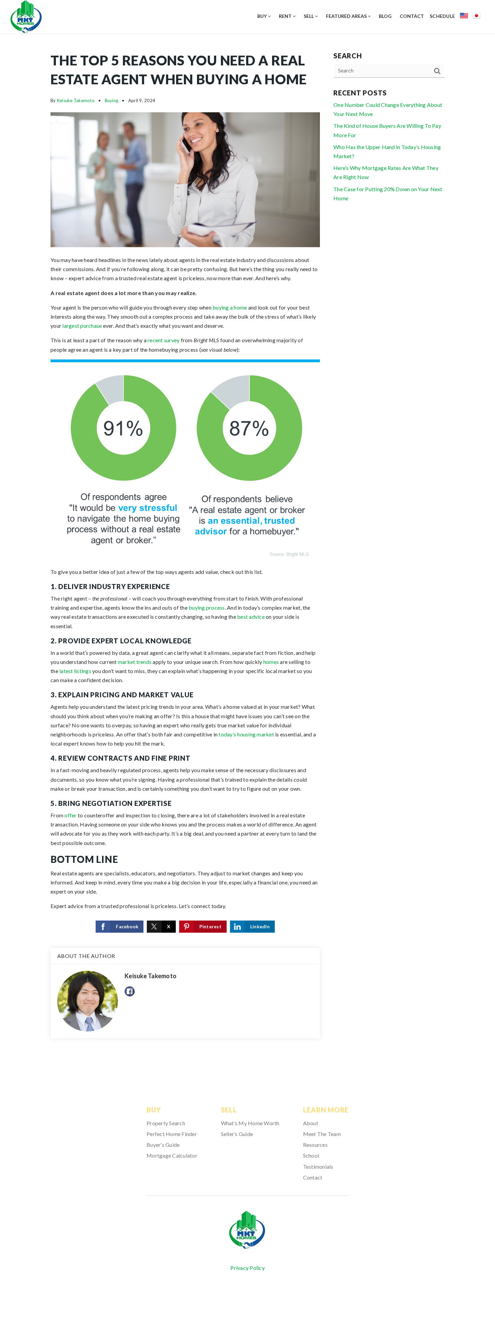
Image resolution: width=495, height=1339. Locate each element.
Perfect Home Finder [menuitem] (171, 1134)
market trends (135, 662)
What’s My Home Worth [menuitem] (250, 1123)
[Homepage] (247, 1230)
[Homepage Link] (26, 16)
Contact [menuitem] (412, 16)
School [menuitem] (311, 1155)
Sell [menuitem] (309, 16)
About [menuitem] (310, 1123)
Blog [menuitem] (385, 16)
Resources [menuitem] (315, 1144)
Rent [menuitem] (286, 16)
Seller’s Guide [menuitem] (237, 1134)
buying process (207, 607)
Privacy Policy (247, 1267)
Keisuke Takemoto (76, 100)
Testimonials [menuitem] (318, 1166)
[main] (247, 551)
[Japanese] (478, 16)
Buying (112, 100)
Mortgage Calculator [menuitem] (171, 1155)
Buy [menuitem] (262, 16)
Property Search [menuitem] (165, 1123)
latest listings (75, 671)
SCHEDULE (442, 16)
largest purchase (82, 325)
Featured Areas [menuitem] (347, 16)
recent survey (163, 340)
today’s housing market (246, 734)
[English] (466, 16)
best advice (251, 616)
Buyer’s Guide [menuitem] (162, 1144)
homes (271, 662)
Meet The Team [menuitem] (322, 1134)
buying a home (229, 307)
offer (70, 815)
